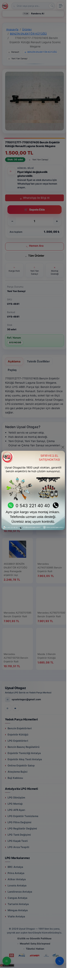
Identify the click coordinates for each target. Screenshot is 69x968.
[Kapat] (63, 447)
